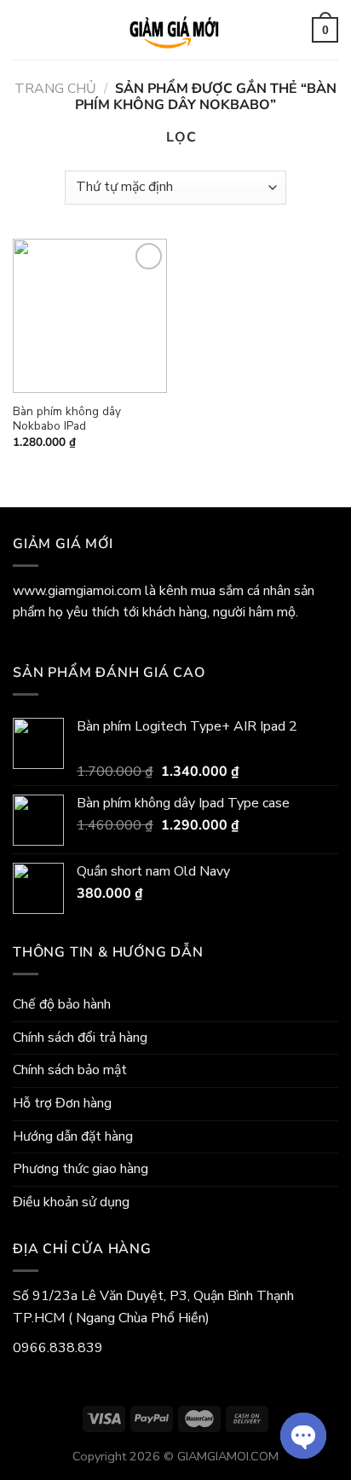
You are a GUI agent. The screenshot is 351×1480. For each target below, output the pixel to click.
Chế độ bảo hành (62, 1004)
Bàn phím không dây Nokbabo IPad (67, 419)
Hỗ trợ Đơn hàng (62, 1103)
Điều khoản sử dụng (71, 1202)
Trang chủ (55, 88)
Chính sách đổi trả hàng (80, 1037)
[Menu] (24, 30)
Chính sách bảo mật (70, 1070)
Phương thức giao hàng (80, 1168)
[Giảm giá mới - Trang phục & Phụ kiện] (175, 30)
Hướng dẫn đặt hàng (73, 1136)
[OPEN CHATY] (303, 1436)
